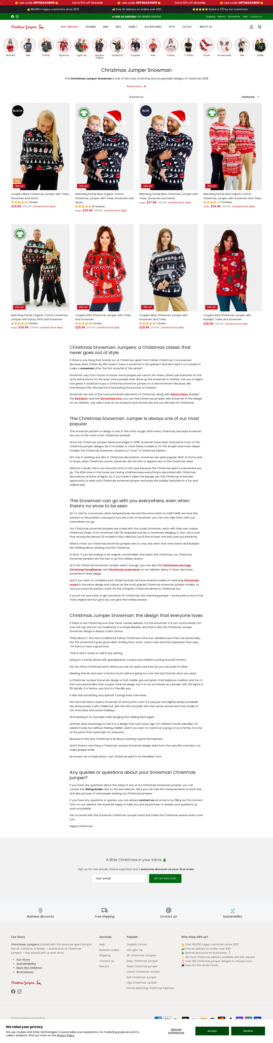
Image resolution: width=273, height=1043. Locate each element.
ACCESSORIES (153, 27)
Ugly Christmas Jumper (142, 983)
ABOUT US (205, 27)
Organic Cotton (137, 944)
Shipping (210, 16)
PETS (172, 27)
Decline (248, 1031)
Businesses (234, 16)
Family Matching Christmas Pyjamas (150, 988)
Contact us (256, 16)
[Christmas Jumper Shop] (28, 27)
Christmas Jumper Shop (32, 1017)
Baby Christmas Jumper (142, 961)
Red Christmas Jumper (141, 977)
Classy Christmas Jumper (143, 972)
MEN (105, 27)
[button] (19, 202)
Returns (222, 16)
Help (245, 16)
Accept (212, 1031)
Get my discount (165, 878)
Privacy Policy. (66, 1035)
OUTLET (187, 27)
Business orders (109, 950)
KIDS (118, 27)
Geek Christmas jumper (142, 966)
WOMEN (91, 27)
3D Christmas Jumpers (141, 955)
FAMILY (133, 27)
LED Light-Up (135, 950)
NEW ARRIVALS (69, 27)
